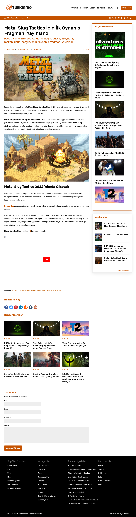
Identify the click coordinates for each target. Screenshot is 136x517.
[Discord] (130, 18)
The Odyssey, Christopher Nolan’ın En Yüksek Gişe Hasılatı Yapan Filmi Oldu (109, 125)
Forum (110, 8)
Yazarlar (101, 469)
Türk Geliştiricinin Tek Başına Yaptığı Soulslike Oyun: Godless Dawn (44, 345)
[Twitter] (11, 307)
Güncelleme (42, 485)
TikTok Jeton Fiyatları (76, 496)
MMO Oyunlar (12, 485)
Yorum (6, 426)
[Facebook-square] (110, 18)
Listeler (41, 481)
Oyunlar (74, 8)
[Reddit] (26, 307)
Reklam (101, 485)
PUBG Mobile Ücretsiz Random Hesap (82, 469)
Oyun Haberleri (37, 49)
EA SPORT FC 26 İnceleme (116, 235)
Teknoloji (101, 8)
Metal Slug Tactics (28, 290)
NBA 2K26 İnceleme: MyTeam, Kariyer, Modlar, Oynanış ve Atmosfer (115, 248)
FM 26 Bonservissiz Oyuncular (80, 488)
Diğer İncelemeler (124, 270)
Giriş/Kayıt (126, 8)
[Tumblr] (31, 307)
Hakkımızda (102, 473)
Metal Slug (16, 290)
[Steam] (124, 18)
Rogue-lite (9, 206)
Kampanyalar (43, 500)
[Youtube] (119, 18)
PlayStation (12, 465)
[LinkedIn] (21, 307)
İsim (5, 400)
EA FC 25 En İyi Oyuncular (78, 481)
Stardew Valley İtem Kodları (79, 473)
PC (8, 18)
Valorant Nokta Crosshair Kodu (80, 485)
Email (6, 409)
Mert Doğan (10, 49)
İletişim (101, 477)
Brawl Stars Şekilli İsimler (78, 477)
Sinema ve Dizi (43, 477)
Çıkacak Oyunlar (13, 481)
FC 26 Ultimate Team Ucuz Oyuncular (83, 500)
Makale (40, 492)
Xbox (23, 18)
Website (7, 417)
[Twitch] (127, 18)
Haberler (84, 8)
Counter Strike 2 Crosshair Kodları (81, 504)
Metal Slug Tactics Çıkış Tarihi (49, 290)
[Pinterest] (16, 307)
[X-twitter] (113, 18)
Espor (92, 8)
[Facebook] (6, 307)
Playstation (15, 18)
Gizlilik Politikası (104, 481)
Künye (100, 465)
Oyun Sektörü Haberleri (47, 496)
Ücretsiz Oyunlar (14, 488)
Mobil (28, 18)
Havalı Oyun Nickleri (76, 492)
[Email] (35, 307)
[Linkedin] (122, 18)
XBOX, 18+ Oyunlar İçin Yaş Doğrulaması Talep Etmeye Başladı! (16, 345)
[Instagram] (116, 18)
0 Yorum (86, 49)
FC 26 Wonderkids (75, 465)
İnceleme (41, 488)
